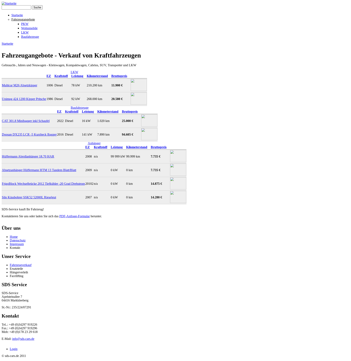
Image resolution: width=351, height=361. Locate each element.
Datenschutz (18, 240)
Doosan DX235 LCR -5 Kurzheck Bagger (29, 134)
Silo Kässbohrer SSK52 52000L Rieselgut (29, 197)
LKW (25, 32)
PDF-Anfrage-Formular (74, 216)
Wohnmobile (29, 28)
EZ (49, 76)
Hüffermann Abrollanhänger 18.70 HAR (28, 156)
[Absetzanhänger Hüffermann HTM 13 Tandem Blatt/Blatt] (178, 174)
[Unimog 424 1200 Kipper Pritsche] (139, 103)
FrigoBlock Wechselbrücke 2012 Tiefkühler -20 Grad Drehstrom (43, 183)
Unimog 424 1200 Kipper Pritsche (24, 99)
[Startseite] (9, 3)
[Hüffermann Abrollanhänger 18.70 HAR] (178, 161)
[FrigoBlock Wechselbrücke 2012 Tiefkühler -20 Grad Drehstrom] (178, 188)
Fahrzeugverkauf (20, 265)
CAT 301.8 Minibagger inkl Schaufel (26, 121)
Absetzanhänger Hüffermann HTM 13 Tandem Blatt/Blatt (39, 170)
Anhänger (94, 143)
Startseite (17, 15)
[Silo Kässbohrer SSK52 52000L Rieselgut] (178, 202)
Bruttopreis (119, 76)
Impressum (17, 244)
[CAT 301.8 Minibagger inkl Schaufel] (149, 125)
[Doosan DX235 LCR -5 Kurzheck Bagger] (149, 139)
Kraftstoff (61, 76)
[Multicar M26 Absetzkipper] (139, 90)
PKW (24, 24)
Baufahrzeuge (30, 36)
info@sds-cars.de (23, 338)
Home (14, 236)
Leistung (77, 76)
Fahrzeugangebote (23, 19)
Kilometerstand (97, 76)
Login (13, 349)
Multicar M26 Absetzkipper (19, 85)
